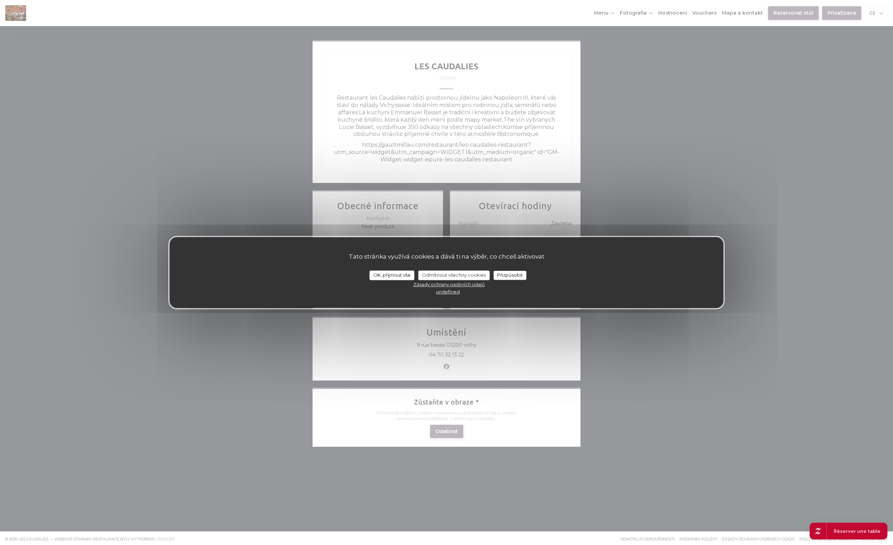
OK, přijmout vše (392, 275)
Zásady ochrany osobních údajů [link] (449, 284)
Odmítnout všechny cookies (454, 275)
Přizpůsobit (510, 275)
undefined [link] (448, 291)
